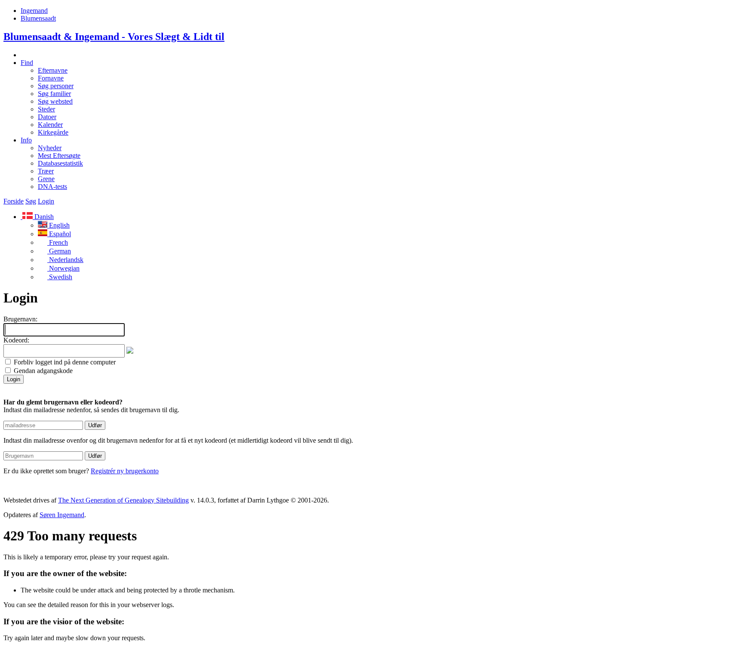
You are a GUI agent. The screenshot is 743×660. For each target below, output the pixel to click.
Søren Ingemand (62, 514)
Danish (43, 216)
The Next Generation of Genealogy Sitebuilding (123, 500)
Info (26, 140)
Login (46, 201)
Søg (30, 201)
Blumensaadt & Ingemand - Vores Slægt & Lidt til (113, 36)
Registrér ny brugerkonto (125, 471)
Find (27, 62)
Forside (13, 201)
